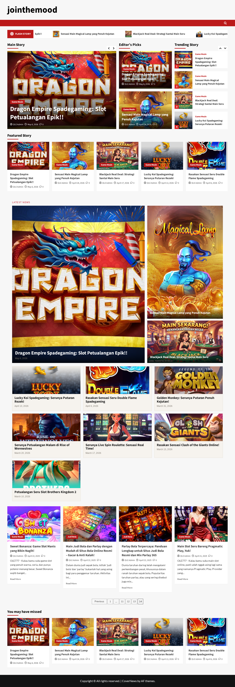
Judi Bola (72, 536)
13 (134, 601)
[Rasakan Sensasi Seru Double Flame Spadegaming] (183, 120)
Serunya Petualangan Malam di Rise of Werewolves (42, 447)
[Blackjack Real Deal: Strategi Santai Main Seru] (183, 80)
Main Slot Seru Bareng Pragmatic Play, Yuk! (200, 548)
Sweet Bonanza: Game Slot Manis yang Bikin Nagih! (33, 548)
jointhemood (32, 10)
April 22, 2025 (34, 556)
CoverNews (129, 681)
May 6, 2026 (144, 84)
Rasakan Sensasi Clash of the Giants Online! (188, 445)
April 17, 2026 (123, 183)
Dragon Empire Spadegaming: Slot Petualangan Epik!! (143, 76)
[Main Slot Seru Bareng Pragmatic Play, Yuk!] (201, 524)
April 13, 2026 (167, 183)
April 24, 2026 (55, 124)
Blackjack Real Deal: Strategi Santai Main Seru (126, 34)
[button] (225, 23)
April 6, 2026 (211, 183)
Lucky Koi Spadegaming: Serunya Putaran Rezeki (199, 34)
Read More (15, 579)
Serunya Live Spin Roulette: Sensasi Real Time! (115, 447)
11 (122, 601)
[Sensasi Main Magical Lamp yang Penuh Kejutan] (83, 90)
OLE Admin (40, 124)
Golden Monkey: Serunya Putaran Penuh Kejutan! (185, 400)
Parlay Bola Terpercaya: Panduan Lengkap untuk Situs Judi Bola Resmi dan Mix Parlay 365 (144, 550)
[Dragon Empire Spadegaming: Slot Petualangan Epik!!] (28, 156)
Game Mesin (39, 101)
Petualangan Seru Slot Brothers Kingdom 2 (45, 492)
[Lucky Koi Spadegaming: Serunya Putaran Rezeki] (183, 100)
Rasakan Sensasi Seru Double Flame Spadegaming (207, 122)
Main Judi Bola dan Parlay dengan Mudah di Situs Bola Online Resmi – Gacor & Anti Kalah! (89, 550)
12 (128, 601)
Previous (99, 601)
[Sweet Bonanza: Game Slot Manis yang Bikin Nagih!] (33, 524)
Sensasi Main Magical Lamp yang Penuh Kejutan (55, 34)
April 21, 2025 (201, 556)
